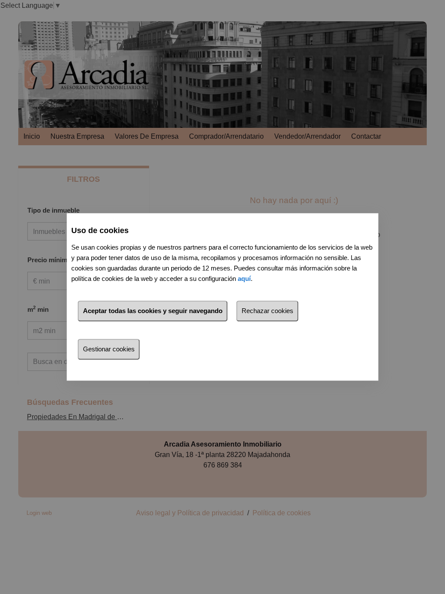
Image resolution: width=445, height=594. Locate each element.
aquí (244, 279)
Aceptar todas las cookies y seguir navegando (152, 311)
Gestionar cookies (109, 349)
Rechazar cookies (267, 311)
